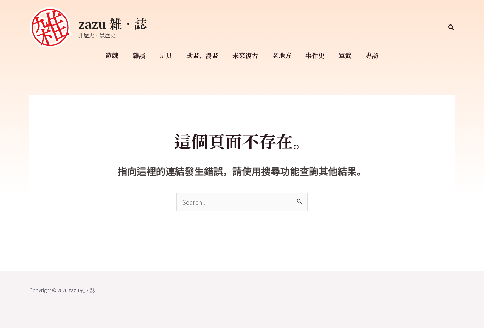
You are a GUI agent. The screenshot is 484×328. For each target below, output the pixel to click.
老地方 (281, 55)
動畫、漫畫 (202, 55)
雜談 (139, 55)
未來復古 (245, 55)
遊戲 (112, 55)
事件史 (315, 55)
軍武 (345, 55)
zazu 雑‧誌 (112, 23)
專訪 (372, 55)
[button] (451, 27)
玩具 (165, 55)
